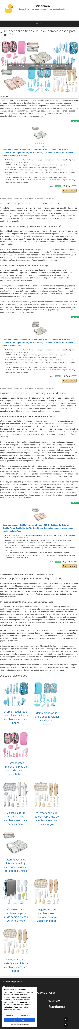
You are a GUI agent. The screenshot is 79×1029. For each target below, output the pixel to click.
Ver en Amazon (70, 191)
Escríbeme (56, 1007)
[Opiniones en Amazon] (39, 143)
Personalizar (11, 1015)
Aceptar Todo (19, 1020)
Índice (5, 97)
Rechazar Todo (27, 1015)
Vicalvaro (43, 6)
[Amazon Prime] (74, 186)
